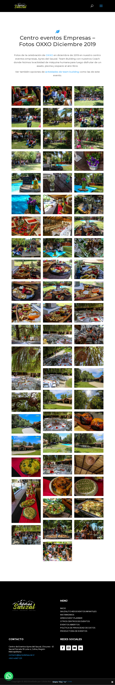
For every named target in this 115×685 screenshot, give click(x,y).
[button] (8, 676)
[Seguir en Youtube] (74, 647)
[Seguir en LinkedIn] (80, 647)
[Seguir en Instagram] (68, 647)
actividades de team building (62, 71)
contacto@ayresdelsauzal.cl (21, 655)
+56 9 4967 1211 (15, 658)
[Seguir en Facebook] (62, 647)
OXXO (49, 55)
